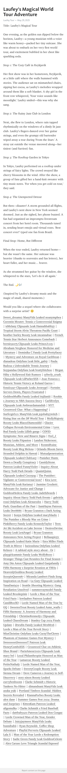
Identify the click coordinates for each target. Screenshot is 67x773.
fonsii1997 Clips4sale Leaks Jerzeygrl (25, 387)
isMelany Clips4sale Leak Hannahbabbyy (30, 326)
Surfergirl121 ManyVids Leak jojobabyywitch (30, 414)
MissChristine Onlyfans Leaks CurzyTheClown (31, 633)
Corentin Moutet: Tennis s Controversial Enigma (32, 321)
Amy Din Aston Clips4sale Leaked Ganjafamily (31, 563)
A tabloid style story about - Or (34, 550)
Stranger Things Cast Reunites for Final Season (31, 559)
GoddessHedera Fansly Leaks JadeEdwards (29, 493)
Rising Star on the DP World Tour (23, 418)
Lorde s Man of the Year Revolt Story (26, 629)
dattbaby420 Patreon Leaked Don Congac (37, 712)
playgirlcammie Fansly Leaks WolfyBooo (27, 554)
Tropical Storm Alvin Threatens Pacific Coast (30, 330)
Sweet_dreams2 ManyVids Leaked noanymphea (32, 317)
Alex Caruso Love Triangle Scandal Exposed (32, 743)
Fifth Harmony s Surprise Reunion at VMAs (29, 567)
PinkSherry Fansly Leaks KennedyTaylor (27, 523)
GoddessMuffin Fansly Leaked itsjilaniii (26, 396)
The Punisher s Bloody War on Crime (25, 519)
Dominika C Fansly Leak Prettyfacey (40, 352)
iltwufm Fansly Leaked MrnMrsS (34, 625)
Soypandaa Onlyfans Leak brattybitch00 (27, 370)
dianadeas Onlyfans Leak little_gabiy (25, 361)
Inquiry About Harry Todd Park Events (26, 497)
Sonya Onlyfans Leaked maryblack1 (35, 515)
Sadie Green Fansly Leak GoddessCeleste (37, 739)
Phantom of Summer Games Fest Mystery (28, 638)
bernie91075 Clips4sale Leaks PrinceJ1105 (28, 343)
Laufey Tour (8, 20)
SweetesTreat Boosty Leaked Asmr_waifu (35, 607)
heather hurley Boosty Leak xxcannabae (27, 335)
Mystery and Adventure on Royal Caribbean (32, 357)
